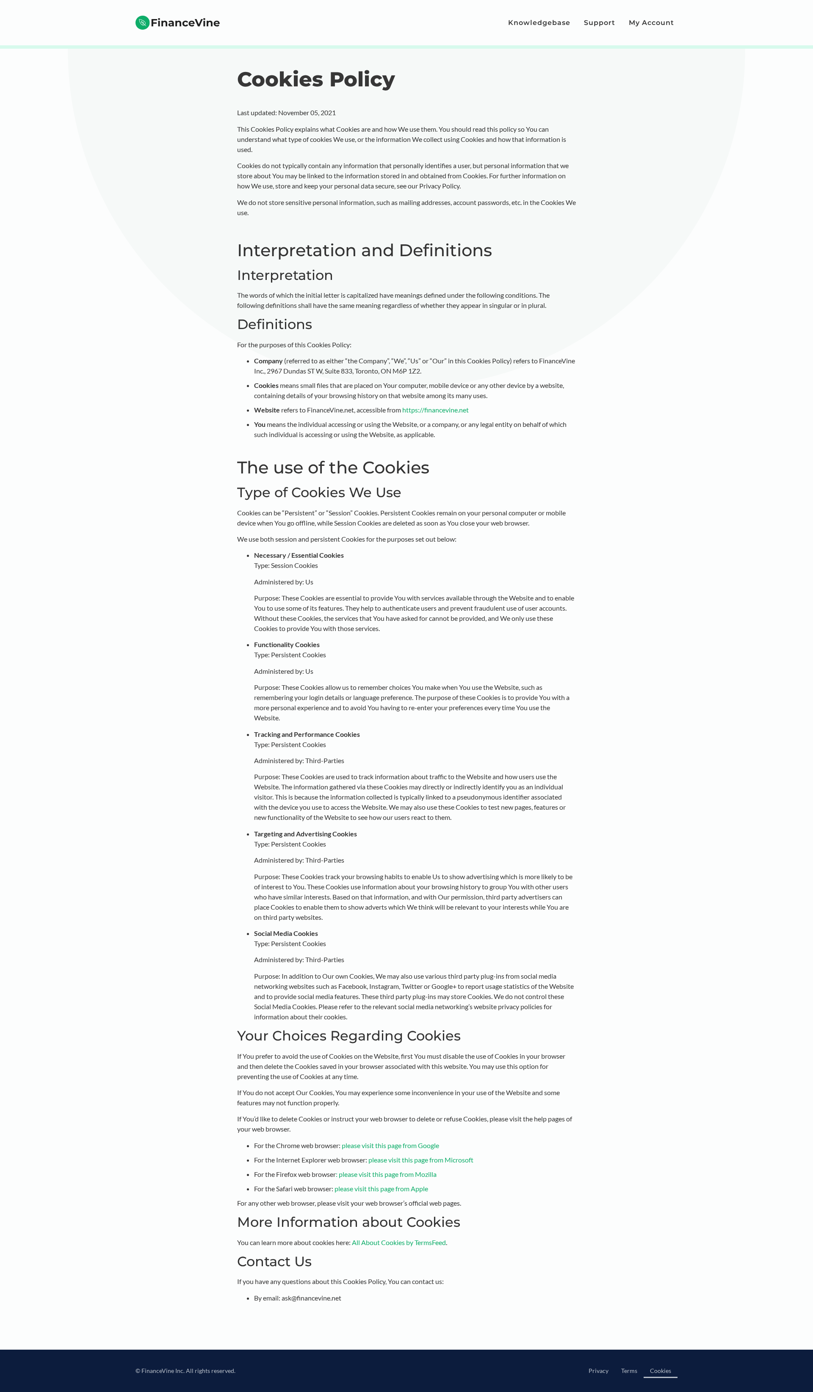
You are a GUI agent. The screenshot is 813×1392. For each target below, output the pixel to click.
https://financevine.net (435, 410)
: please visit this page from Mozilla (386, 1174)
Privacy (598, 1370)
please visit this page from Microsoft (420, 1160)
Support (599, 23)
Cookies (660, 1370)
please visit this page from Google (390, 1145)
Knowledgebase (539, 23)
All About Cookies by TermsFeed (399, 1242)
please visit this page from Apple (381, 1188)
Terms (629, 1370)
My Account (651, 23)
